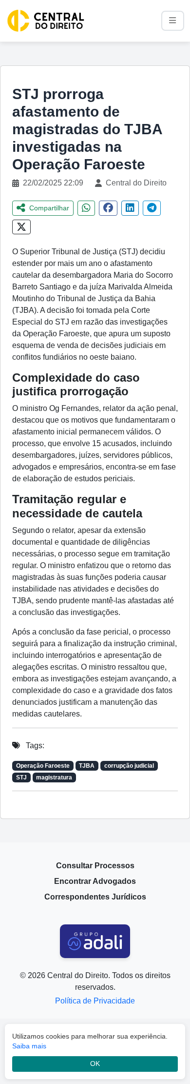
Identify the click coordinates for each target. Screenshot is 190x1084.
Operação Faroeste (43, 765)
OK (95, 1063)
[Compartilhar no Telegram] (152, 208)
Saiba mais (29, 1046)
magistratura (54, 777)
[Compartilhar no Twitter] (21, 227)
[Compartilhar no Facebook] (108, 208)
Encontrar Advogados (95, 881)
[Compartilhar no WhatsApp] (86, 208)
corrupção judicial (129, 765)
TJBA (87, 765)
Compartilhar (49, 208)
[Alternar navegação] (172, 21)
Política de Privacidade (95, 1001)
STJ (21, 777)
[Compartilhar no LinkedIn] (130, 208)
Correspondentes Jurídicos (95, 897)
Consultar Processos (95, 865)
